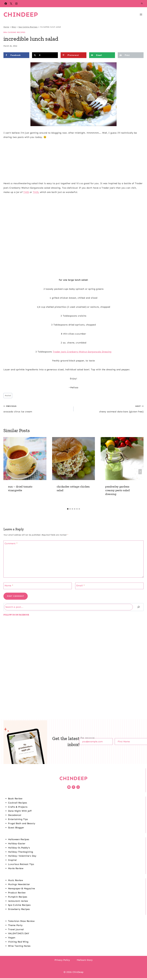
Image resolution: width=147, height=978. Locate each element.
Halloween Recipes (18, 839)
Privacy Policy (62, 960)
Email (80, 585)
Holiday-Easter (16, 843)
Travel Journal (16, 929)
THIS (26, 192)
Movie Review (15, 868)
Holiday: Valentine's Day (22, 855)
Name (9, 585)
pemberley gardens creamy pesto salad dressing (117, 490)
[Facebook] (5, 3)
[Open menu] (141, 14)
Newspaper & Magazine (21, 888)
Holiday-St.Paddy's (19, 847)
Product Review (17, 892)
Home (6, 27)
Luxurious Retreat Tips (21, 864)
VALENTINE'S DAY (18, 933)
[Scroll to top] (140, 967)
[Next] (140, 471)
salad (8, 395)
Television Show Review (21, 921)
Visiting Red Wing (18, 941)
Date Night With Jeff (20, 811)
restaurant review (18, 901)
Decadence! (14, 815)
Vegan (11, 937)
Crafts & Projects (17, 806)
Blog (14, 27)
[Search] (138, 607)
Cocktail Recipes (17, 802)
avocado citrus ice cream (17, 409)
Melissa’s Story (85, 960)
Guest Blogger (16, 827)
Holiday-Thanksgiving (20, 851)
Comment (11, 543)
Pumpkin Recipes (17, 896)
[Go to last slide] (7, 471)
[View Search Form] (142, 3)
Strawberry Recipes (19, 909)
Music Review (15, 880)
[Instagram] (16, 3)
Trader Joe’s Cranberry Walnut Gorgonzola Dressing (82, 351)
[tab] (67, 509)
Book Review (15, 798)
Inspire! (12, 860)
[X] (11, 3)
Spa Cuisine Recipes (28, 27)
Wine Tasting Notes (19, 946)
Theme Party (15, 925)
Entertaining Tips (18, 819)
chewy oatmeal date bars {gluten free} (121, 409)
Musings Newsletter (19, 884)
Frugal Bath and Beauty (21, 823)
